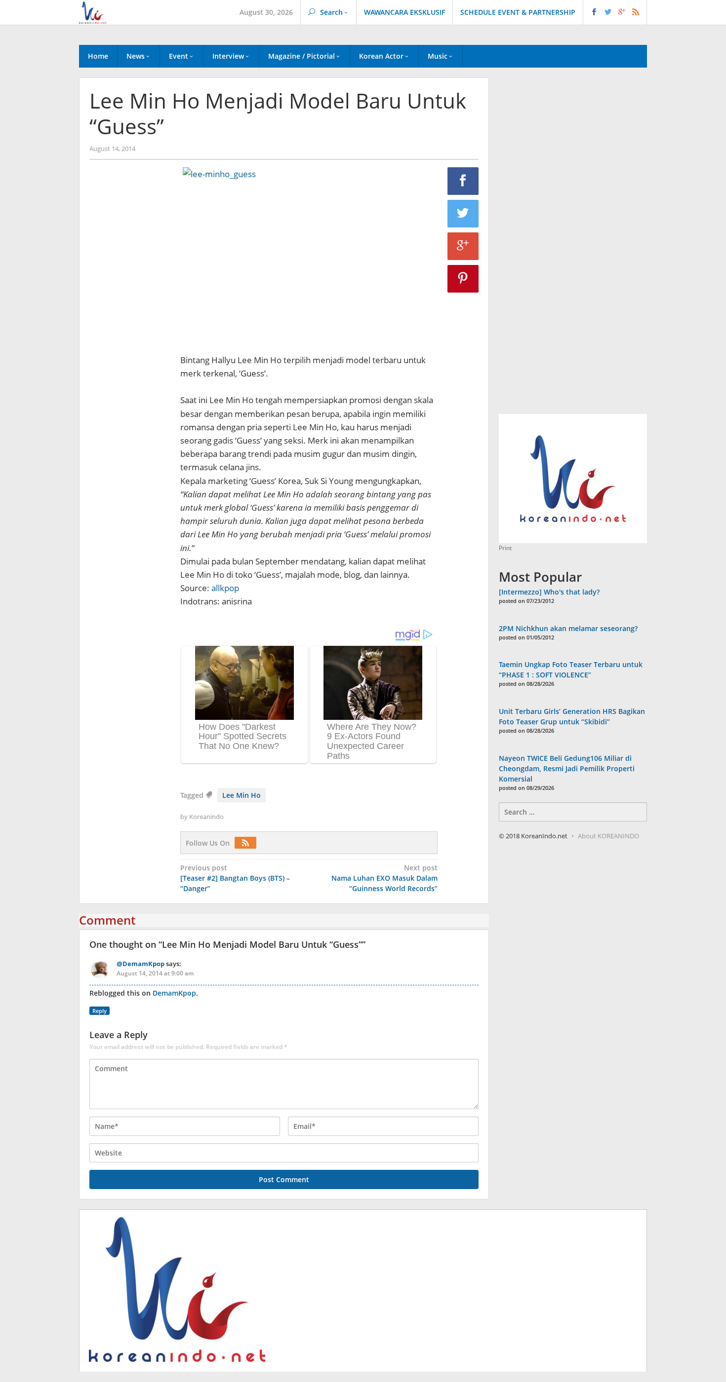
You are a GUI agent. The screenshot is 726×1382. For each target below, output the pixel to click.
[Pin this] (463, 279)
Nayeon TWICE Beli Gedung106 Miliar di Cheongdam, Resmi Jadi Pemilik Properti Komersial (567, 768)
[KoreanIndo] (92, 11)
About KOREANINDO (608, 835)
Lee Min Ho (241, 795)
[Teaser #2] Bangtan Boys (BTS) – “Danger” (235, 878)
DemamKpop (174, 993)
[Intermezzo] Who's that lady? (549, 592)
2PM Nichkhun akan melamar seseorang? (568, 628)
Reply (99, 1010)
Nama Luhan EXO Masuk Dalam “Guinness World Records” (384, 878)
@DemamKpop (140, 963)
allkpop (225, 588)
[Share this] (463, 181)
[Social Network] (615, 12)
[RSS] (248, 843)
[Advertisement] (129, 336)
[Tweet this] (463, 213)
